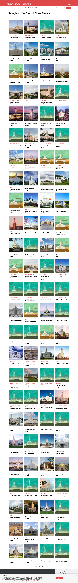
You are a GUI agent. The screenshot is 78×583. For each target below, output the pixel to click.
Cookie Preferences (33, 570)
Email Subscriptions (27, 570)
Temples (22, 7)
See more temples (39, 566)
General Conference (16, 7)
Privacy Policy (22, 570)
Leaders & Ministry (35, 7)
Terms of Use (30, 580)
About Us (8, 570)
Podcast (41, 7)
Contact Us (12, 570)
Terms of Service (16, 570)
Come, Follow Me (28, 7)
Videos (45, 7)
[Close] (76, 575)
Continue (59, 578)
